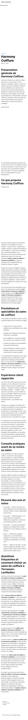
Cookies (5, 701)
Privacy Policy (6, 703)
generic (3, 53)
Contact (5, 704)
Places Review (6, 2)
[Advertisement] (14, 28)
